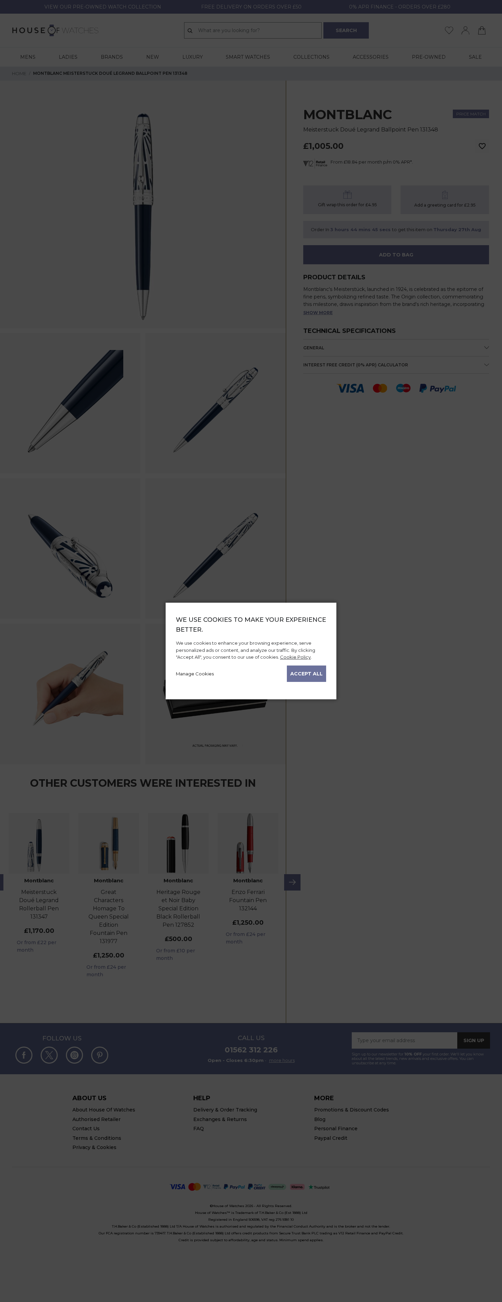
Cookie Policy (295, 657)
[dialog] (251, 651)
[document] (251, 648)
